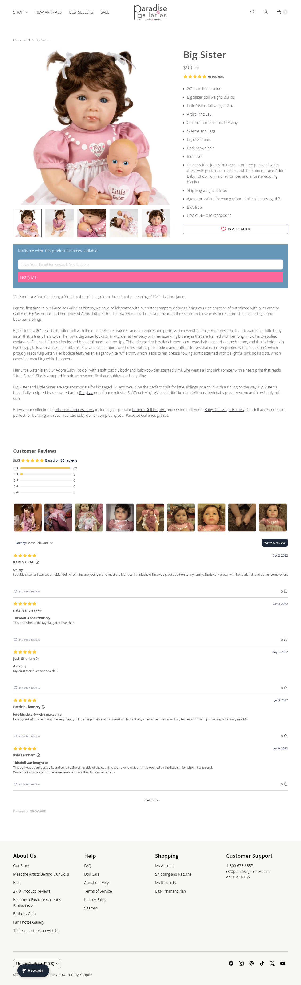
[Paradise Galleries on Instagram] (241, 963)
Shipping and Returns (173, 874)
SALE (105, 12)
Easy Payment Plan (170, 891)
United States (35, 963)
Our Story (21, 865)
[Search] (252, 12)
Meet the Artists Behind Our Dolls (41, 874)
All (29, 40)
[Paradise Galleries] (151, 12)
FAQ (87, 865)
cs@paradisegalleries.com (248, 871)
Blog (16, 882)
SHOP (18, 12)
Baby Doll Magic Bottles (224, 409)
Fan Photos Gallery (28, 922)
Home (17, 40)
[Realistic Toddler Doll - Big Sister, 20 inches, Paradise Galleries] (91, 126)
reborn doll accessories (74, 409)
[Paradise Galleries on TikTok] (262, 963)
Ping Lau (204, 114)
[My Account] (265, 12)
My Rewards (165, 882)
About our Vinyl (97, 882)
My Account (165, 865)
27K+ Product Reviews (31, 891)
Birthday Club (24, 913)
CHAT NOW (240, 877)
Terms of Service (98, 891)
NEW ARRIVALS (48, 12)
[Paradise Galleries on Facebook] (231, 963)
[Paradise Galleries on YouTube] (282, 963)
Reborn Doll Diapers (149, 409)
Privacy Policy (95, 899)
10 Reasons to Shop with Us (36, 930)
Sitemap (91, 908)
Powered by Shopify (75, 974)
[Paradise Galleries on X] (272, 963)
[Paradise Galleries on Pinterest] (251, 963)
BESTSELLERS (81, 12)
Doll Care (91, 874)
